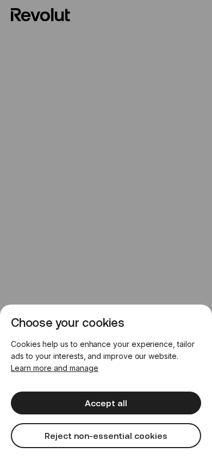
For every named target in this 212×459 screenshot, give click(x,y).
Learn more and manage (54, 368)
